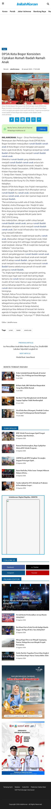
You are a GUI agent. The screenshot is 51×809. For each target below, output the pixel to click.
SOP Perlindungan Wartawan (25, 790)
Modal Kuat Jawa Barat (25, 357)
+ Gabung (41, 129)
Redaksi (17, 787)
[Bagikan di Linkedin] (22, 119)
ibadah (38, 143)
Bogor (4, 49)
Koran (4, 11)
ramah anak (7, 156)
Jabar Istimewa (24, 11)
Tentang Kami (8, 787)
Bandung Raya (39, 11)
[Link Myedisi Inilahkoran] (9, 529)
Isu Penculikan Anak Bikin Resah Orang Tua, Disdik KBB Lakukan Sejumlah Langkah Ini (25, 347)
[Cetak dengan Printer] (39, 119)
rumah (32, 143)
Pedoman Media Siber (38, 787)
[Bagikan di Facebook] (11, 119)
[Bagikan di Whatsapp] (33, 119)
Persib (12, 11)
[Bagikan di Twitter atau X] (17, 119)
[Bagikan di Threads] (28, 119)
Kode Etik (25, 787)
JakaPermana (14, 69)
